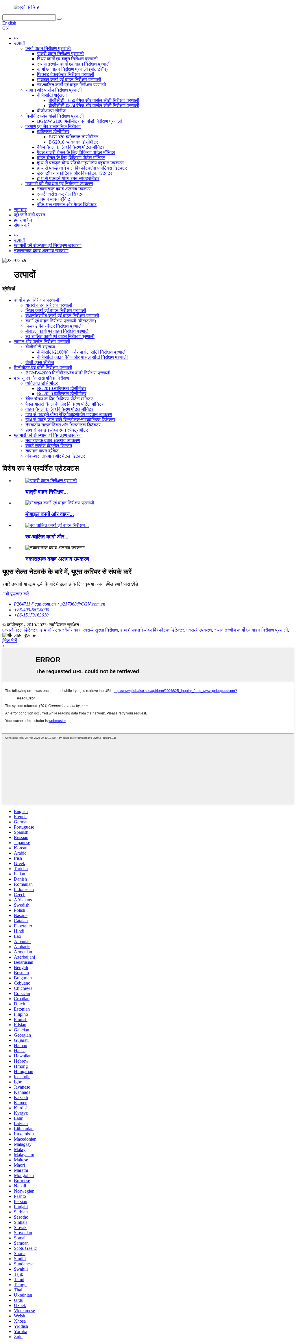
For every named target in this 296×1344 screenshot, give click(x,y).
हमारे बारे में (23, 220)
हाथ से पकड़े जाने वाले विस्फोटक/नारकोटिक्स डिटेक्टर (82, 168)
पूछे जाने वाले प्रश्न (29, 214)
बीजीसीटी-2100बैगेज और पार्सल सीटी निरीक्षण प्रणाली (82, 352)
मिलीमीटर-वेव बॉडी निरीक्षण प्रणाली (54, 116)
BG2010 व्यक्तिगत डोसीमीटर (73, 142)
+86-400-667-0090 (31, 609)
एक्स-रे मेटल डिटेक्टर (19, 630)
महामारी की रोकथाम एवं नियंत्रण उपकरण (59, 183)
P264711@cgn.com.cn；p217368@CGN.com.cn (59, 604)
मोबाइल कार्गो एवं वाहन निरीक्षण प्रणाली (69, 79)
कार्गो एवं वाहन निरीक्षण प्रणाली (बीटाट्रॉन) (72, 69)
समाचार (20, 209)
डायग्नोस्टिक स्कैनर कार (60, 630)
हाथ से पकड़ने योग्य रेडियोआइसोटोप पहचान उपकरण (80, 162)
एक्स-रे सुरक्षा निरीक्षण (100, 630)
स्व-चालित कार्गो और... (47, 537)
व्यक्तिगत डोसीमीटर (53, 131)
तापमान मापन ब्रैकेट (53, 199)
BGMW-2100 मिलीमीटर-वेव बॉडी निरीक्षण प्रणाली (79, 121)
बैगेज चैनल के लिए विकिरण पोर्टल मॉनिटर (70, 147)
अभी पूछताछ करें (15, 593)
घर (16, 38)
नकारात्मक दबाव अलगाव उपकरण (64, 188)
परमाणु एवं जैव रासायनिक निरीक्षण (53, 126)
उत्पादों (19, 43)
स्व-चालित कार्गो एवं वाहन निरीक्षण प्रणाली (71, 84)
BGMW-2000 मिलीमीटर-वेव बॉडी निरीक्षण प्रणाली (67, 372)
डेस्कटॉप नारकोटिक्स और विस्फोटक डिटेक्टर (74, 173)
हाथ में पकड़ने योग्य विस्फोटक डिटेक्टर (152, 630)
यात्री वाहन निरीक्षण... (46, 492)
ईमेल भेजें (9, 640)
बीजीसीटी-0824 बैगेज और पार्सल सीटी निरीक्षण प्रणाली (94, 105)
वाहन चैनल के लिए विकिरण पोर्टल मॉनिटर (71, 157)
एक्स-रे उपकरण (199, 630)
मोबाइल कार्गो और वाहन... (49, 514)
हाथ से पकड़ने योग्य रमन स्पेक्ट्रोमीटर (68, 178)
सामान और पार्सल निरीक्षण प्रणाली (53, 90)
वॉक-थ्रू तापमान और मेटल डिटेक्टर (67, 204)
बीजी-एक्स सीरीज (51, 110)
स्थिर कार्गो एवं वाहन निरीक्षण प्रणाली (67, 58)
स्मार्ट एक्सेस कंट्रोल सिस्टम (60, 194)
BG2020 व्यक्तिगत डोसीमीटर (73, 136)
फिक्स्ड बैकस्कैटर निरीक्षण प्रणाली (65, 74)
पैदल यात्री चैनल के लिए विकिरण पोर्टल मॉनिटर (76, 152)
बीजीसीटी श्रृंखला (52, 95)
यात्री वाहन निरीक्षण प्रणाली (60, 53)
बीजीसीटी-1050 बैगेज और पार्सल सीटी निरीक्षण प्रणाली (94, 100)
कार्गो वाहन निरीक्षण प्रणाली (48, 48)
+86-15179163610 (31, 614)
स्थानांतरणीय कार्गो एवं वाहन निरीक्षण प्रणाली (74, 64)
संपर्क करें (21, 225)
